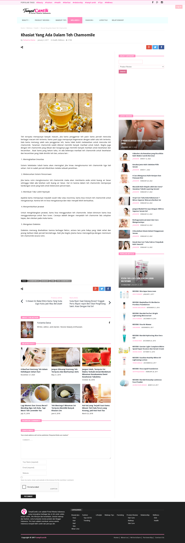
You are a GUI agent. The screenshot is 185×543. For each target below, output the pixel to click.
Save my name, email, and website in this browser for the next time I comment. (47, 480)
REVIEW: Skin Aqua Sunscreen (144, 291)
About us (124, 537)
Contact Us (159, 537)
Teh (52, 281)
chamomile (34, 281)
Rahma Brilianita (139, 307)
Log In (178, 7)
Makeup (131, 520)
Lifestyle (99, 515)
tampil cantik (91, 3)
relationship (78, 3)
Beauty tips (75, 515)
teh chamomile (63, 281)
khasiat (45, 281)
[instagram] (162, 2)
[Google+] (157, 2)
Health (58, 3)
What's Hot (75, 529)
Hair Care (131, 518)
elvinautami (125, 285)
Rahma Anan (137, 352)
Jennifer (124, 147)
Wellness (109, 3)
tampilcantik (41, 537)
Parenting (120, 515)
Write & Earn (135, 537)
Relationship (145, 515)
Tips (101, 3)
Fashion (49, 3)
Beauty (40, 3)
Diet (155, 518)
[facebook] (161, 47)
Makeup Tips (109, 515)
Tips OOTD (88, 518)
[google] (149, 47)
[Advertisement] (66, 72)
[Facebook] (152, 2)
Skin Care (131, 523)
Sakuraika (136, 327)
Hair (74, 520)
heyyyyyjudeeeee (139, 372)
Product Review (132, 515)
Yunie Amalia (138, 363)
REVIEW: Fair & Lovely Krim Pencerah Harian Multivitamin (137, 280)
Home (23, 28)
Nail (74, 523)
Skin (74, 526)
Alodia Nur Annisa (140, 385)
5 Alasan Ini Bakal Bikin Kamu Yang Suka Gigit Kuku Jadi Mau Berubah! (44, 301)
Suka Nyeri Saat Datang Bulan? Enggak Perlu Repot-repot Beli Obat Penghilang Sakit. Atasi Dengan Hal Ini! (88, 302)
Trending (87, 520)
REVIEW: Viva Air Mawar (142, 324)
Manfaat (67, 3)
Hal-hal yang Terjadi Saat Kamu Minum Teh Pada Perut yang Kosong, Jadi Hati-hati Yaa (96, 408)
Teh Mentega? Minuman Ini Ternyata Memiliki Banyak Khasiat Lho (63, 408)
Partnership (148, 537)
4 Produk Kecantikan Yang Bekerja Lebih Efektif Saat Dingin (141, 142)
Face (74, 518)
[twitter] (155, 47)
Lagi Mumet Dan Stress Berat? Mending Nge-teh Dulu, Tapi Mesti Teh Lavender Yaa (34, 408)
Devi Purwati (137, 294)
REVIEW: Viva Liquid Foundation (145, 369)
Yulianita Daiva (29, 40)
